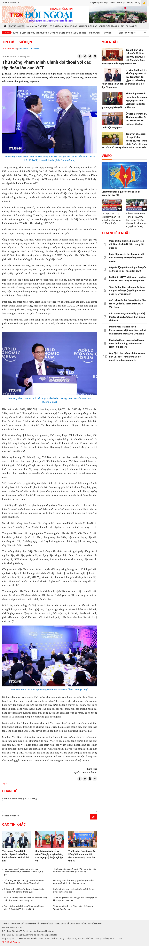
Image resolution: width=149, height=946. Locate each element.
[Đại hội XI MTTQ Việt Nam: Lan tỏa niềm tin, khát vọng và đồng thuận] (112, 205)
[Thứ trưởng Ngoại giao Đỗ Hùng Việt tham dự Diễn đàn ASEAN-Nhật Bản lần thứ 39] (82, 839)
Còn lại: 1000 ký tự (10, 816)
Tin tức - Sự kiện (17, 42)
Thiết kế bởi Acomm (11, 942)
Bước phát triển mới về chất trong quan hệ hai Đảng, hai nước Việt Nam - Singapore (126, 343)
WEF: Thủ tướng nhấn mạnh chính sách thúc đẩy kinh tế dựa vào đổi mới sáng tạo (25, 899)
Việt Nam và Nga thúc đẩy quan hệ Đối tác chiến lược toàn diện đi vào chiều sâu (127, 317)
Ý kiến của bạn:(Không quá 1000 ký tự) (19, 798)
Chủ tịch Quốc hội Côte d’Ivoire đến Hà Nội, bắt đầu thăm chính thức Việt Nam (127, 304)
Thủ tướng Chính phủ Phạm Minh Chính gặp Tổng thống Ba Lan (73, 907)
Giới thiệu (104, 2)
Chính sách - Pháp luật (28, 49)
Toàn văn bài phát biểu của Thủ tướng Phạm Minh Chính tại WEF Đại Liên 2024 (24, 907)
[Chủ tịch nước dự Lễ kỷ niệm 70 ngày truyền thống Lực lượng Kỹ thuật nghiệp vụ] (49, 839)
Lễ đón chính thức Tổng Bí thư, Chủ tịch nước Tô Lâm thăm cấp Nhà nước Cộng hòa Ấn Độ (136, 220)
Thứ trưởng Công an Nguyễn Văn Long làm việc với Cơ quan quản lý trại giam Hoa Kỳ (74, 870)
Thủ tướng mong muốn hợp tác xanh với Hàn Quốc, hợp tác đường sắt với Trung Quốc (24, 881)
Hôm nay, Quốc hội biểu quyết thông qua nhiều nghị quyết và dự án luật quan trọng (74, 881)
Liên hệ (137, 2)
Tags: (4, 783)
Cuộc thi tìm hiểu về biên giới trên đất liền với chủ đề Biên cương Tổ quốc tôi (126, 244)
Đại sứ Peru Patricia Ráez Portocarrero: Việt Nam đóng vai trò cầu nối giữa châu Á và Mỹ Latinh (127, 330)
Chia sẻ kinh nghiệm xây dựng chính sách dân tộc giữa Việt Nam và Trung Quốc (24, 890)
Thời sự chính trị (9, 49)
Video (112, 2)
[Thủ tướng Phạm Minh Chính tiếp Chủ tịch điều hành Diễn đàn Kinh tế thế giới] (16, 839)
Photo (119, 2)
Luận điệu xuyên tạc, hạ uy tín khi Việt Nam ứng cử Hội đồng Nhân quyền (126, 257)
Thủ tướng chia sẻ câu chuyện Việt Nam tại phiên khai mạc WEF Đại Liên (75, 899)
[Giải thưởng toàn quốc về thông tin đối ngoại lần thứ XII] (124, 175)
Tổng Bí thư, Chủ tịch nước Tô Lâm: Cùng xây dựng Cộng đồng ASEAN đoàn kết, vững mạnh (127, 290)
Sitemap (128, 2)
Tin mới (7, 33)
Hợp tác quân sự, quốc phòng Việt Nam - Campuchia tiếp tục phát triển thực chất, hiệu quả (24, 872)
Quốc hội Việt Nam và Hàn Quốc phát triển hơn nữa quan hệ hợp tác (74, 890)
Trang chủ (93, 2)
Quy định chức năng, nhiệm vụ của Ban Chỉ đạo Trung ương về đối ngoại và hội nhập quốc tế (127, 356)
